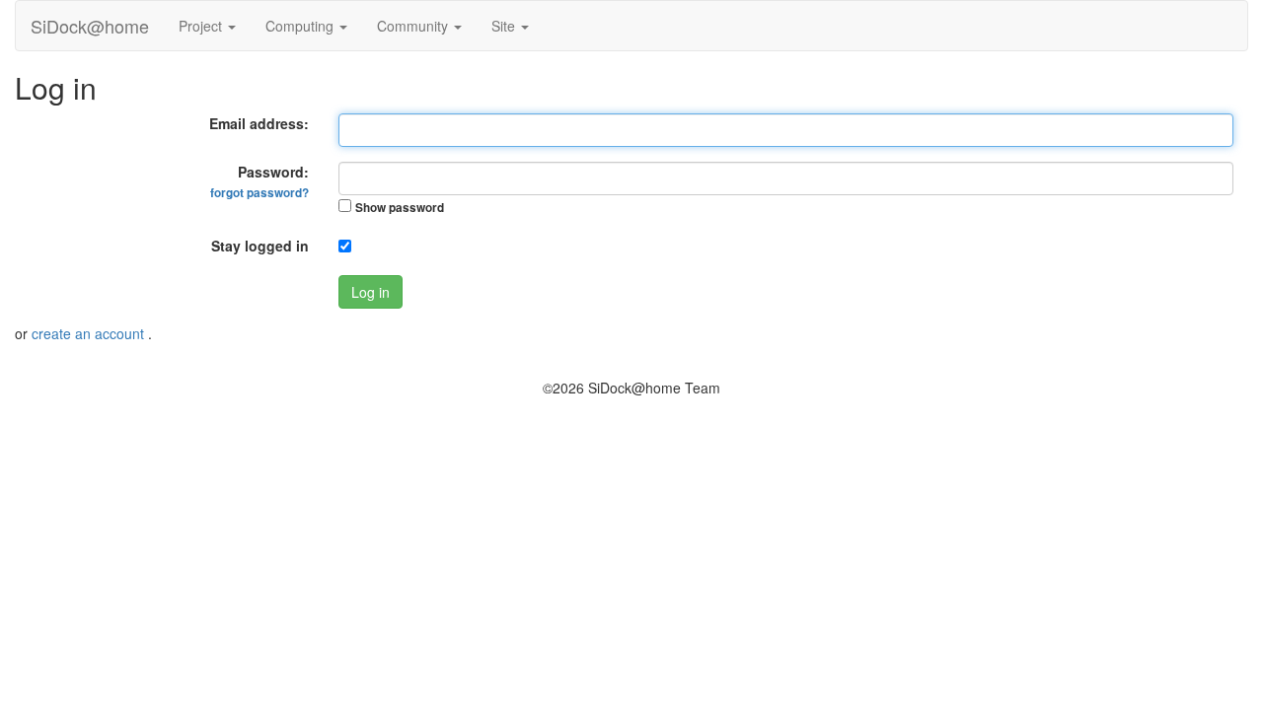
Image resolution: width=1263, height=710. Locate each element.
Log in (370, 292)
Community (414, 26)
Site (505, 26)
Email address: (259, 123)
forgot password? (259, 192)
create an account (90, 333)
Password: (259, 181)
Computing (301, 26)
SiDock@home (90, 25)
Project (202, 26)
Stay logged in (260, 245)
